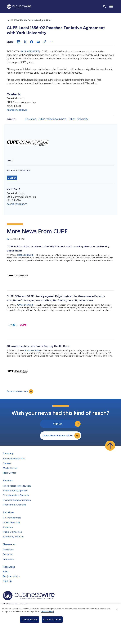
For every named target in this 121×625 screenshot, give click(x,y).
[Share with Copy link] (44, 41)
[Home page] (19, 6)
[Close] (117, 609)
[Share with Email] (38, 41)
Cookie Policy (47, 611)
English (12, 178)
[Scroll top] (110, 446)
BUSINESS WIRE (30, 51)
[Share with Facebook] (31, 41)
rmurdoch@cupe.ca (17, 109)
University (82, 118)
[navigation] (111, 6)
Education (30, 118)
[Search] (104, 6)
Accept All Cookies (52, 619)
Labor (72, 118)
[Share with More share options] (51, 41)
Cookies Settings (29, 619)
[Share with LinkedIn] (18, 41)
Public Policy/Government (52, 118)
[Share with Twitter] (25, 41)
